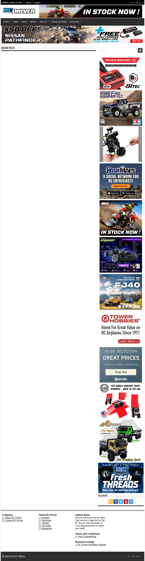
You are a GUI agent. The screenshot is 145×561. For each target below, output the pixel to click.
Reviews (33, 21)
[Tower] (121, 328)
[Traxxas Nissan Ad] (72, 34)
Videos (6, 21)
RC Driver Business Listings (92, 544)
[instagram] (143, 2)
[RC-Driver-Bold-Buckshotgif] (121, 144)
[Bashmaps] (121, 181)
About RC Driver (13, 517)
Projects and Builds (59, 21)
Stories (24, 21)
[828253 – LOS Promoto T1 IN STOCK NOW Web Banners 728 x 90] (90, 11)
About (28, 2)
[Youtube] (140, 2)
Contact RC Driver (14, 520)
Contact (37, 2)
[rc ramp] (121, 400)
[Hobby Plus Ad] (121, 440)
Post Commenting (87, 536)
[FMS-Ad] (121, 291)
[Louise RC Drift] (121, 254)
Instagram (47, 528)
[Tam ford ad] (121, 108)
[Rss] (132, 2)
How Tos (43, 21)
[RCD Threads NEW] (121, 477)
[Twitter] (137, 2)
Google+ (46, 517)
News (16, 21)
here (83, 525)
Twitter (45, 523)
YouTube (46, 525)
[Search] (140, 50)
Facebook (46, 520)
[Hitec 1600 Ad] (121, 71)
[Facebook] (134, 2)
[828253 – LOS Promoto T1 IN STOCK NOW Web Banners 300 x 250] (121, 217)
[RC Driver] (19, 8)
